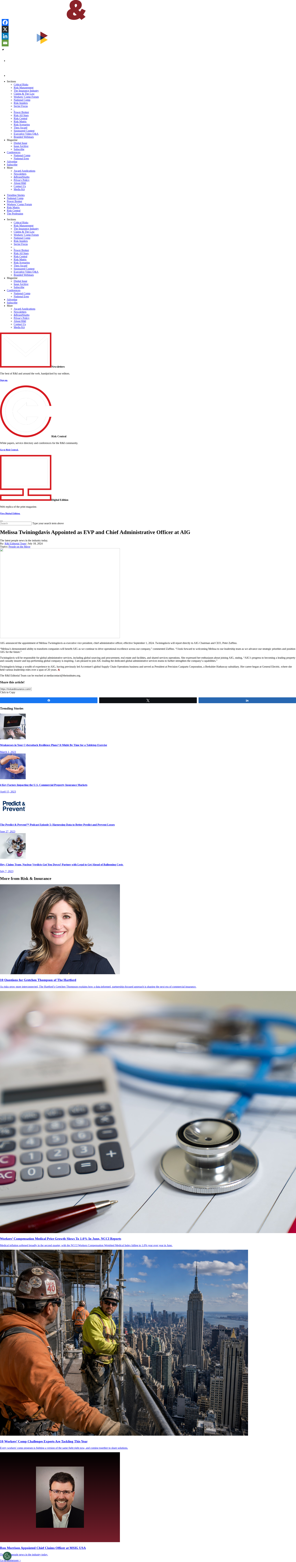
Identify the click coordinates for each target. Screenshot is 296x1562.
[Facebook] (5, 22)
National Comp (22, 99)
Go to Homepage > (10, 1560)
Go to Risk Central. (9, 449)
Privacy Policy (21, 180)
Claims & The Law (24, 93)
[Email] (5, 43)
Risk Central (20, 118)
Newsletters (20, 173)
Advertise (12, 161)
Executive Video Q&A (26, 133)
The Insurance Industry (26, 90)
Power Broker (21, 112)
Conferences (13, 152)
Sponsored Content (24, 130)
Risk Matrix (20, 121)
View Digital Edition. (10, 513)
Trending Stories (16, 195)
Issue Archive (21, 146)
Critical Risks (21, 84)
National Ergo (21, 158)
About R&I (20, 183)
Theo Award (20, 127)
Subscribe (19, 149)
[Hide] (3, 49)
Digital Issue (20, 143)
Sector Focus (21, 106)
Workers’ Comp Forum (26, 96)
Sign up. (4, 380)
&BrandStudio (21, 176)
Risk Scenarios (22, 124)
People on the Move (19, 546)
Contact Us (20, 186)
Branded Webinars (24, 136)
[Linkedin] (5, 36)
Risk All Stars (21, 115)
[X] (5, 29)
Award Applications (24, 170)
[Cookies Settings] (7, 1556)
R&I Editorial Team (15, 543)
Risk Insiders (21, 103)
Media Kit (19, 189)
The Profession (15, 213)
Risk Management (23, 87)
